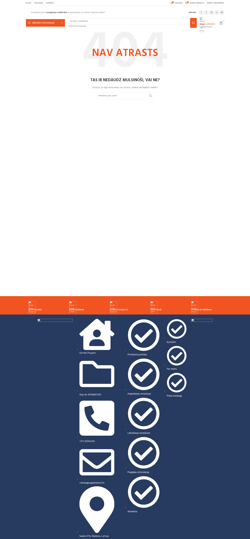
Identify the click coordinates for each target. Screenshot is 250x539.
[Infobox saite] (125, 13)
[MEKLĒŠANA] (150, 95)
